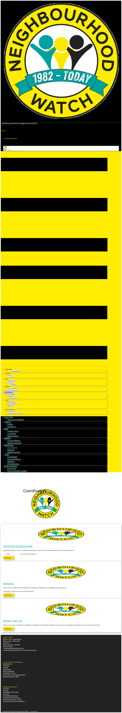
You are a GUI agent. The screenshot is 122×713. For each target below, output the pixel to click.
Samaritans (6, 643)
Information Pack (12, 621)
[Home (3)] (61, 121)
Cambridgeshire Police (9, 673)
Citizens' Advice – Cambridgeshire (12, 639)
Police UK (5, 667)
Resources (8, 584)
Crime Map (6, 665)
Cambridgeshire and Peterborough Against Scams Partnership (19, 650)
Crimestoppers (7, 669)
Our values (6, 688)
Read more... (9, 558)
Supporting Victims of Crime (18, 546)
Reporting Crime (7, 664)
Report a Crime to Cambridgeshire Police (14, 675)
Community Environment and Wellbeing (14, 701)
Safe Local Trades (8, 646)
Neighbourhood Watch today (11, 692)
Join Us (3, 130)
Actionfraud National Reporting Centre (13, 648)
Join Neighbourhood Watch (10, 696)
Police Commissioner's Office (11, 676)
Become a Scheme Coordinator (11, 697)
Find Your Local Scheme (10, 138)
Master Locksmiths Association (11, 644)
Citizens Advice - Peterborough (11, 641)
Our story (5, 690)
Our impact (6, 694)
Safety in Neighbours (8, 671)
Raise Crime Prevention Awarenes (12, 699)
